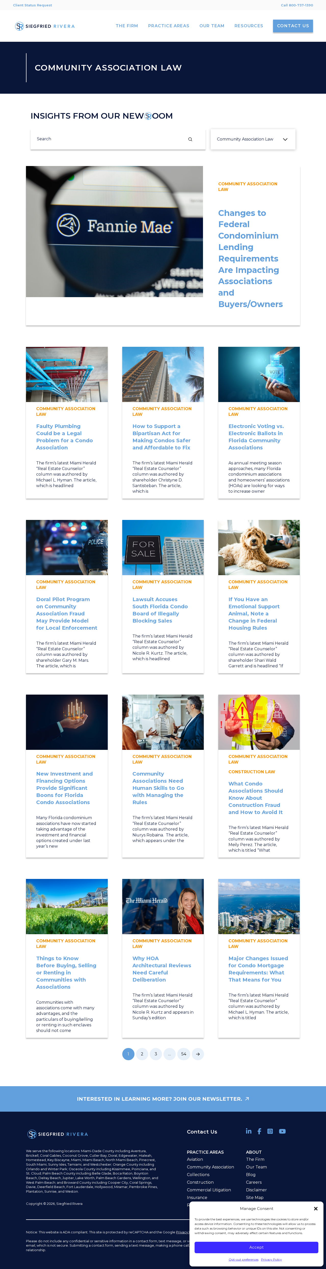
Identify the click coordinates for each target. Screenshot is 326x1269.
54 (183, 1054)
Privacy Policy (271, 1259)
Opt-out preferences (244, 1259)
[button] (315, 1208)
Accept (256, 1247)
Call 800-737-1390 (297, 5)
